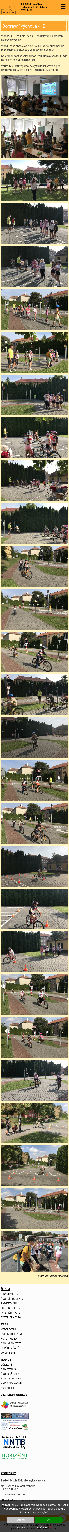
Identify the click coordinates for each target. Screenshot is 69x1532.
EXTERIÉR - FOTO (11, 1317)
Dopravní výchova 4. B (23, 26)
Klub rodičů (7, 1387)
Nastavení (20, 1519)
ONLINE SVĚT (9, 1352)
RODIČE (5, 1359)
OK (48, 1519)
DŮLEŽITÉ (6, 1364)
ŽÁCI (4, 1324)
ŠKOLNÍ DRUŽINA (11, 1378)
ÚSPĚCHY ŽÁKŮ (10, 1347)
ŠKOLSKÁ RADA (10, 1373)
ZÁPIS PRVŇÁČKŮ (11, 1383)
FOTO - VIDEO (9, 1338)
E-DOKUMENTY (9, 1294)
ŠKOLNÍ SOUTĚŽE (11, 1343)
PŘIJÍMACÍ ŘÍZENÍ (11, 1334)
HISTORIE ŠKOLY (10, 1308)
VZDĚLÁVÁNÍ (8, 1329)
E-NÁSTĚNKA (8, 1369)
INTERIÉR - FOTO (10, 1312)
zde (50, 1527)
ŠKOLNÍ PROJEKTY (12, 1298)
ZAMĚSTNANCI (9, 1303)
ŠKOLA (5, 1289)
